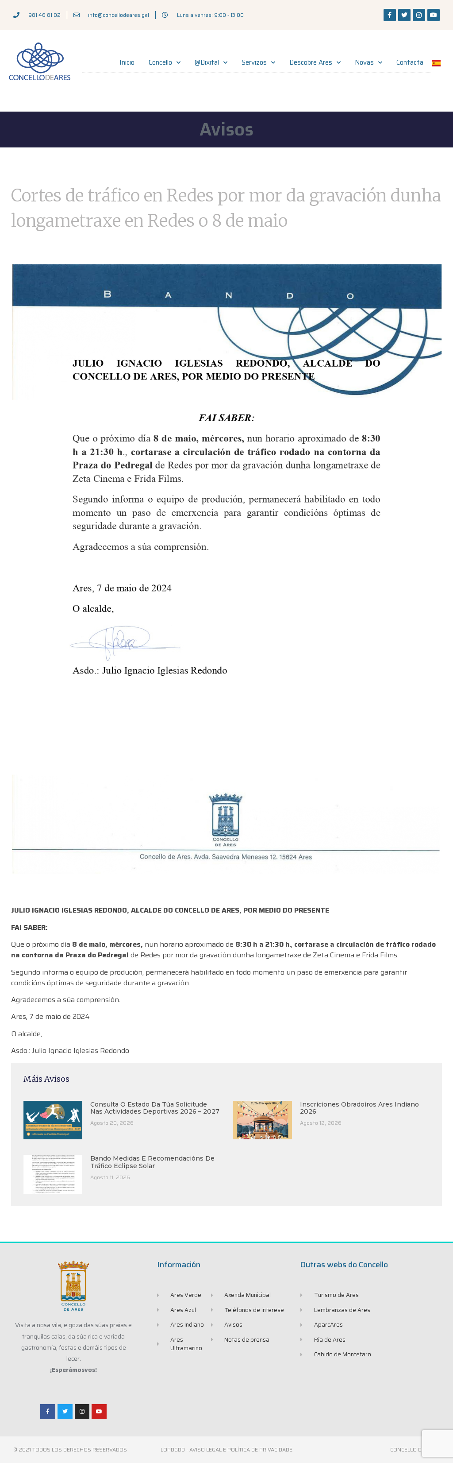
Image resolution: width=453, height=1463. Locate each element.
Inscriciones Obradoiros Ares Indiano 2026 (359, 1108)
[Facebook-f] (390, 15)
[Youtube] (433, 15)
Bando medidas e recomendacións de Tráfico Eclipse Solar (152, 1162)
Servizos (254, 62)
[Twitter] (404, 15)
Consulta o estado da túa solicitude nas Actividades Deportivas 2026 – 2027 (154, 1108)
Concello (160, 62)
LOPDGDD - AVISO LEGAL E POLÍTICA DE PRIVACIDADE (226, 1449)
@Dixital (207, 62)
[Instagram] (419, 15)
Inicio (126, 62)
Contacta (409, 62)
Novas (364, 62)
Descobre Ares (310, 62)
